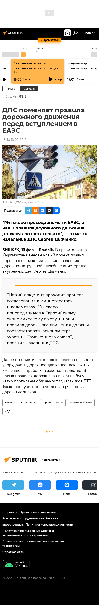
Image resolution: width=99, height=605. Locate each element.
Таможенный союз (81, 402)
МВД (7, 411)
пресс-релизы (13, 524)
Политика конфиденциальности (49, 524)
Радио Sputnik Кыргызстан (73, 472)
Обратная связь (13, 552)
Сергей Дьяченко (53, 402)
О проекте (10, 512)
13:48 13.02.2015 (14, 140)
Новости (9, 402)
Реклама (52, 518)
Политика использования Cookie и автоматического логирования (28, 533)
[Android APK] (16, 565)
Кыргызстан (28, 402)
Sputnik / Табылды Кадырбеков (25, 202)
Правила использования (38, 512)
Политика (36, 472)
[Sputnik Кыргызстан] (13, 35)
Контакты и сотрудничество (23, 518)
